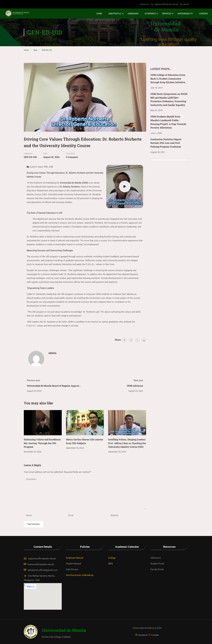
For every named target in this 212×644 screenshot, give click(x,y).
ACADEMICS (150, 13)
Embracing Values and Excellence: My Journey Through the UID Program (42, 443)
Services (166, 13)
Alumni (186, 4)
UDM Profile (114, 13)
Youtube (154, 635)
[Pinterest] (137, 340)
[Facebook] (124, 340)
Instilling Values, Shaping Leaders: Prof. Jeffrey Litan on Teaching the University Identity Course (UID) (127, 443)
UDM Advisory (135, 385)
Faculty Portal (157, 569)
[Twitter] (131, 340)
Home (99, 13)
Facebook (142, 635)
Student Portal (157, 563)
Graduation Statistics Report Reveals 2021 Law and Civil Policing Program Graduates (165, 143)
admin (52, 353)
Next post (138, 380)
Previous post (33, 380)
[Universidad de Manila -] (18, 13)
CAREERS (203, 13)
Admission (133, 13)
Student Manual (73, 563)
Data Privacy (72, 569)
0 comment (72, 157)
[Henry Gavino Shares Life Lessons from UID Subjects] (85, 422)
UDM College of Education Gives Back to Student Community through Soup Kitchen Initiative (167, 78)
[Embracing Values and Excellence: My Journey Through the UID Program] (43, 422)
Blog (35, 50)
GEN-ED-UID (47, 50)
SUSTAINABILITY (185, 13)
